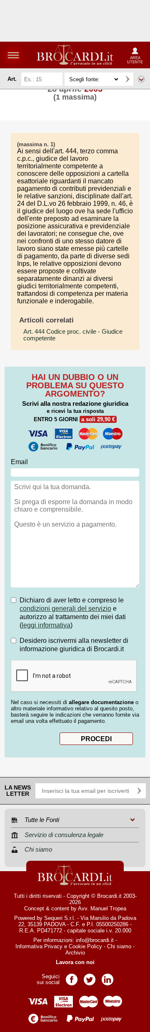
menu (13, 55)
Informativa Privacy (38, 946)
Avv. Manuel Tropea (102, 908)
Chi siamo (119, 946)
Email (19, 461)
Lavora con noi (75, 962)
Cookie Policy (85, 946)
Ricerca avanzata (141, 79)
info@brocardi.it (95, 940)
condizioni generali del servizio (65, 608)
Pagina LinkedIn (107, 977)
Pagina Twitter (89, 977)
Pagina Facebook (72, 977)
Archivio (75, 953)
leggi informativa (46, 625)
